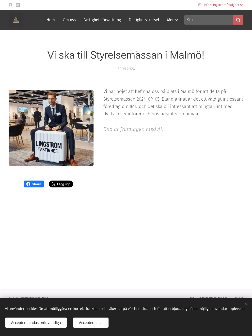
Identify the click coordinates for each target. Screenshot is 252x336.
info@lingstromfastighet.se (223, 4)
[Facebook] (10, 5)
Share (36, 184)
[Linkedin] (18, 5)
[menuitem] (52, 20)
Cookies (238, 298)
